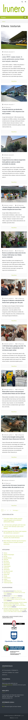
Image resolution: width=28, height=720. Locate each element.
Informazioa (7, 569)
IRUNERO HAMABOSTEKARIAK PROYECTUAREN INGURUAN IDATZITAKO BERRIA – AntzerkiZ (15, 609)
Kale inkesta (7, 573)
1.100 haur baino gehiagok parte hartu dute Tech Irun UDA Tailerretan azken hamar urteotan (14, 526)
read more (14, 81)
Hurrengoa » (16, 510)
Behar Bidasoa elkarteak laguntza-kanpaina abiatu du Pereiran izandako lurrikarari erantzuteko (15, 542)
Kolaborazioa (7, 578)
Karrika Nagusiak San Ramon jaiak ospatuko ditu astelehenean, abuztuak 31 (15, 532)
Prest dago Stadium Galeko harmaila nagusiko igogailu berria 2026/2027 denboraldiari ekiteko (13, 520)
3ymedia (16, 717)
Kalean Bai (6, 574)
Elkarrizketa (7, 564)
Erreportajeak (7, 566)
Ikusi (3, 706)
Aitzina (5, 553)
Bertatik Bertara (7, 558)
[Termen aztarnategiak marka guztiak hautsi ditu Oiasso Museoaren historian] (14, 423)
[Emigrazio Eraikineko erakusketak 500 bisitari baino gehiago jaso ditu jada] (14, 287)
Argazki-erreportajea (9, 554)
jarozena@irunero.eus (7, 684)
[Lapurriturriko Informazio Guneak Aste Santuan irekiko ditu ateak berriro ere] (14, 469)
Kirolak (5, 576)
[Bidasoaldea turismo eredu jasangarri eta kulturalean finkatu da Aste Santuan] (14, 378)
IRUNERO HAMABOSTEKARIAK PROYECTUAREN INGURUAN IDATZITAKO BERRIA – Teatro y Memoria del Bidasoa (15, 604)
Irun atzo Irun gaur (8, 571)
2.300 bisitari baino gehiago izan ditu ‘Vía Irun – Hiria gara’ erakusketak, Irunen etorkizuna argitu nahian (14, 348)
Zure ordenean (14, 595)
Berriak (5, 556)
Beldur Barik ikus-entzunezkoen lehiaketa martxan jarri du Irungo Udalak (14, 592)
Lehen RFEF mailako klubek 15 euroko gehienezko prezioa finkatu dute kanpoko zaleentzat (13, 59)
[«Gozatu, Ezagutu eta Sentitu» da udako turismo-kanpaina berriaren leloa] (14, 194)
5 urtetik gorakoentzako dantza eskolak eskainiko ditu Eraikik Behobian (13, 536)
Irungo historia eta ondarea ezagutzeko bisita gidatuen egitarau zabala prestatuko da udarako (13, 162)
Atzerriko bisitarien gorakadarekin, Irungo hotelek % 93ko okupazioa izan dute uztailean (13, 111)
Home (3, 21)
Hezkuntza (6, 568)
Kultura (5, 579)
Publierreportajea (8, 582)
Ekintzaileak (7, 563)
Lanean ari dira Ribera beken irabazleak (13, 611)
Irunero (3, 17)
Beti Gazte (6, 561)
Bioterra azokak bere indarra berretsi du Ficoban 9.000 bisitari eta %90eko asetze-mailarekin (14, 255)
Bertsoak (6, 559)
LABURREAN (7, 581)
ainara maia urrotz (8, 597)
